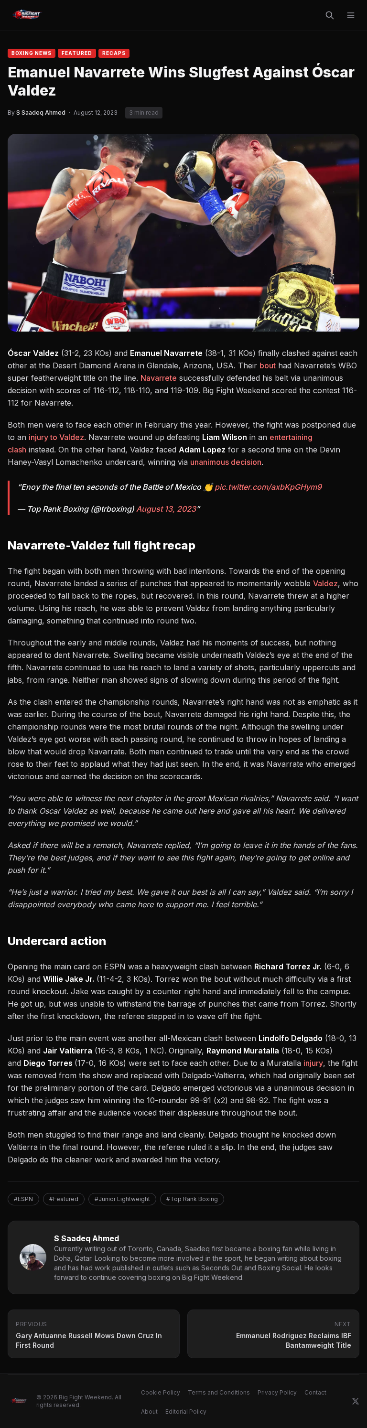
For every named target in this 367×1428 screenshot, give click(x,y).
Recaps (114, 53)
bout (267, 365)
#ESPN (23, 1199)
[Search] (329, 15)
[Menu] (350, 15)
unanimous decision (225, 462)
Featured (77, 53)
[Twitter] (355, 1401)
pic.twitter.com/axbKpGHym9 (268, 487)
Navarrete (158, 378)
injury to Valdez (56, 437)
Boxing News (31, 53)
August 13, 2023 (166, 509)
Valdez (325, 583)
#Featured (63, 1199)
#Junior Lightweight (122, 1199)
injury (313, 1063)
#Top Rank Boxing (192, 1199)
